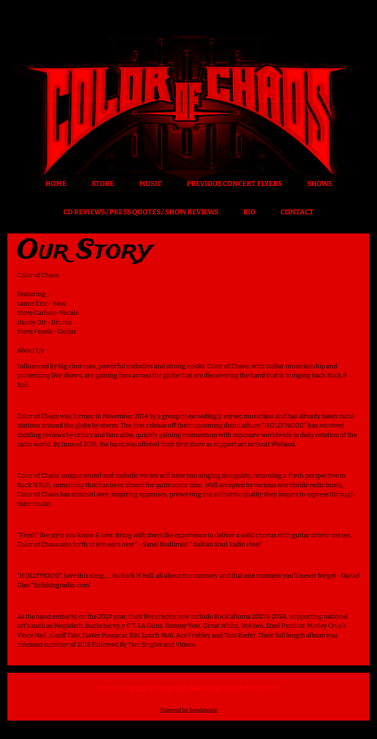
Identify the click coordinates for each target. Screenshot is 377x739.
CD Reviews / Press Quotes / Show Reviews (140, 212)
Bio (249, 212)
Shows (319, 183)
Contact (297, 212)
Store (103, 183)
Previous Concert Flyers (234, 183)
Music (150, 183)
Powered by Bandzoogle (188, 710)
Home (56, 183)
